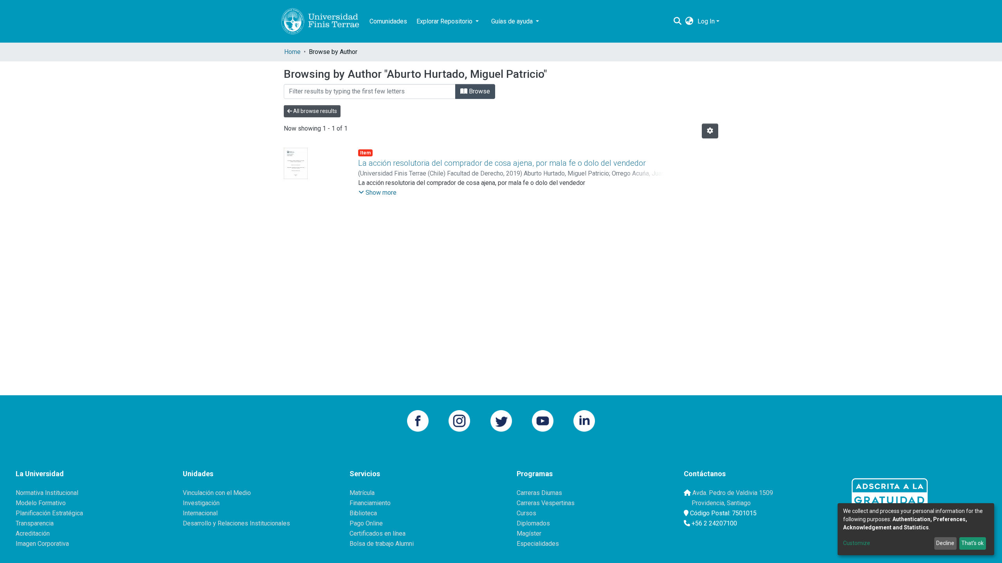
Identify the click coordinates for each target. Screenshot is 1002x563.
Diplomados (533, 523)
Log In (706, 21)
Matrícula (362, 493)
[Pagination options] (710, 131)
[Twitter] (501, 420)
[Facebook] (418, 420)
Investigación (201, 503)
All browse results (314, 111)
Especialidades (538, 543)
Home (292, 52)
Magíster (529, 533)
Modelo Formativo (41, 503)
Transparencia (35, 523)
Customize (856, 543)
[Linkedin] (584, 420)
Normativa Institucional (47, 493)
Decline (945, 543)
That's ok (972, 543)
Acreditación (33, 533)
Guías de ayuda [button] (512, 21)
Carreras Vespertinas (546, 503)
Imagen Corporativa (42, 543)
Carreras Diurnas (539, 493)
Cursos (526, 513)
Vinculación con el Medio (217, 493)
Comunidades (388, 21)
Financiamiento (370, 503)
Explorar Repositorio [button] (445, 21)
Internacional (200, 513)
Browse (478, 91)
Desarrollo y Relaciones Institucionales (236, 523)
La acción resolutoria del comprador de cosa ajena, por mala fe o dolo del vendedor (502, 163)
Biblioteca (363, 513)
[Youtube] (542, 420)
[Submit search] (677, 21)
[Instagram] (459, 420)
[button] (689, 21)
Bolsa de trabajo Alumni (382, 543)
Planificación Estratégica (49, 513)
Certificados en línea (377, 533)
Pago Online (366, 523)
